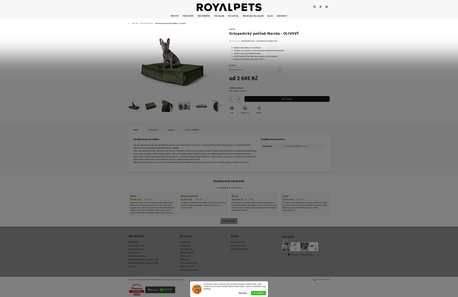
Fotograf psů (134, 252)
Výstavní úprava (187, 266)
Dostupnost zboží (136, 245)
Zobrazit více (229, 221)
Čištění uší (184, 259)
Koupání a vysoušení (189, 270)
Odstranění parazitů (189, 263)
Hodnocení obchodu (229, 181)
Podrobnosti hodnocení (266, 41)
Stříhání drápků (187, 252)
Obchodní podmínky (137, 256)
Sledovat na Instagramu (302, 254)
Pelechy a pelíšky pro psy (296, 146)
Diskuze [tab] (171, 130)
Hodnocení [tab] (153, 130)
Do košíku (288, 99)
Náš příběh (133, 242)
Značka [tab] (192, 130)
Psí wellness (185, 242)
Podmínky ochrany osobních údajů (143, 259)
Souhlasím (259, 293)
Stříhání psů (185, 245)
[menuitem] (175, 16)
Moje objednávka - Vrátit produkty (143, 263)
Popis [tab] (135, 130)
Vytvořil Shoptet (323, 279)
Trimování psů (186, 249)
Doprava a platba (136, 249)
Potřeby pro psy (238, 242)
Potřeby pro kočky (239, 245)
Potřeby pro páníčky (240, 249)
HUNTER (232, 29)
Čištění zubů (185, 256)
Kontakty (132, 266)
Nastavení (243, 293)
